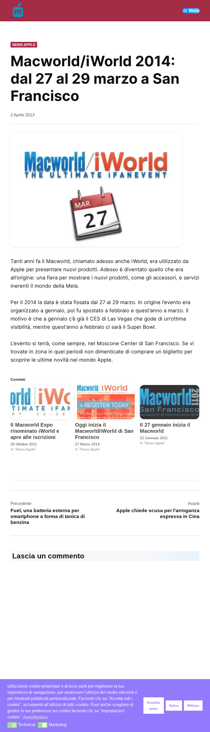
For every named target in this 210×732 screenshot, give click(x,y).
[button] (96, 189)
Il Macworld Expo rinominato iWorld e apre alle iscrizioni (34, 431)
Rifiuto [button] (193, 705)
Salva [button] (173, 705)
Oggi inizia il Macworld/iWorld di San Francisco (104, 431)
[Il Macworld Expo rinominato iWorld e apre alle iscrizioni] (40, 402)
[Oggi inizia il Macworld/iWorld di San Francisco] (104, 402)
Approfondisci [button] (35, 717)
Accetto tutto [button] (153, 705)
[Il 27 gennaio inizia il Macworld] (169, 402)
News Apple (23, 45)
